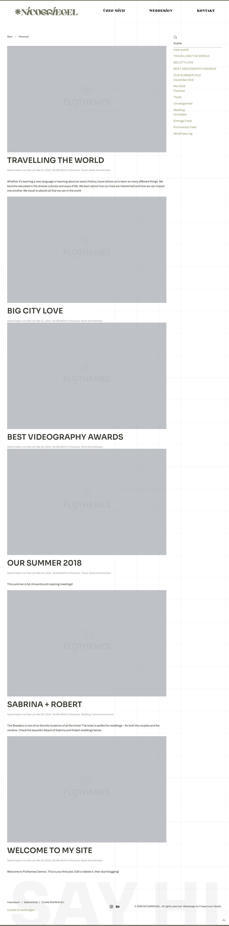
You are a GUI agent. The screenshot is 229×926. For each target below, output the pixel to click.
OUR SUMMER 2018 (44, 563)
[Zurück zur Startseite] (46, 11)
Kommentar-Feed (185, 127)
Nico (29, 170)
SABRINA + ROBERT (44, 704)
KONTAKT (206, 11)
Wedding (86, 714)
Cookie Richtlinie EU (53, 902)
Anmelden (180, 114)
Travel (84, 170)
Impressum (13, 902)
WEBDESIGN (160, 11)
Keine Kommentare (100, 170)
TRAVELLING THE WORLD (55, 160)
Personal (75, 170)
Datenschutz (31, 902)
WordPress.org (183, 133)
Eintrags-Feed (183, 120)
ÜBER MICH (114, 11)
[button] (223, 920)
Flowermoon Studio (210, 906)
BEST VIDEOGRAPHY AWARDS (65, 437)
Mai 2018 (179, 86)
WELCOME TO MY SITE (49, 850)
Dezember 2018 (184, 79)
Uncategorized (183, 103)
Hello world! (181, 49)
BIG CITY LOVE (35, 311)
